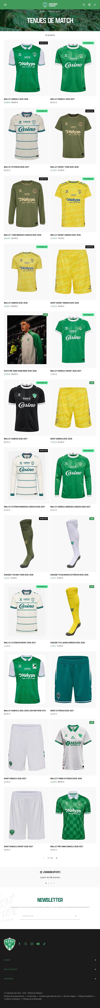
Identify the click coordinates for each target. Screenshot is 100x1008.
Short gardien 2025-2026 (61, 438)
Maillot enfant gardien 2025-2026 (65, 235)
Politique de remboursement (14, 996)
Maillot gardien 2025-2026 (15, 302)
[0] (95, 5)
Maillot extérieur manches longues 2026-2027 (24, 506)
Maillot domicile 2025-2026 (16, 99)
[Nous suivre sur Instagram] (32, 943)
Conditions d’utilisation (12, 999)
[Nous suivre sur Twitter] (25, 943)
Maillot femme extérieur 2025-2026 (66, 778)
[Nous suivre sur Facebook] (19, 943)
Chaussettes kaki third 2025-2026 (18, 574)
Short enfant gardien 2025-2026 (64, 302)
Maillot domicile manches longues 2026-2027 (70, 506)
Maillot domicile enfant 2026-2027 (65, 370)
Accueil (42, 11)
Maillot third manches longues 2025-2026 (22, 235)
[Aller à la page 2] (57, 858)
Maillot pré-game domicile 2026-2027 (66, 846)
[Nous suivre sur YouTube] (38, 943)
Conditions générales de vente (50, 996)
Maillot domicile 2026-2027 (62, 99)
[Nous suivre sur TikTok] (44, 943)
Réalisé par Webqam (35, 993)
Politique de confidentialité (32, 999)
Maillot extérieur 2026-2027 (16, 167)
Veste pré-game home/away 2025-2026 (20, 370)
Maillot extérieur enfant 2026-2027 (20, 642)
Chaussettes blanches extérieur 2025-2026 (69, 574)
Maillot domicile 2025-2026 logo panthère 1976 (25, 710)
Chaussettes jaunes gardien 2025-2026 (67, 642)
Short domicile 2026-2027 (15, 778)
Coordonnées (31, 996)
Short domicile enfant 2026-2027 (18, 846)
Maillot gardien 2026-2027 (15, 438)
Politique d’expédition (85, 996)
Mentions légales (69, 996)
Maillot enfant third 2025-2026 (64, 167)
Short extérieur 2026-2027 (62, 710)
